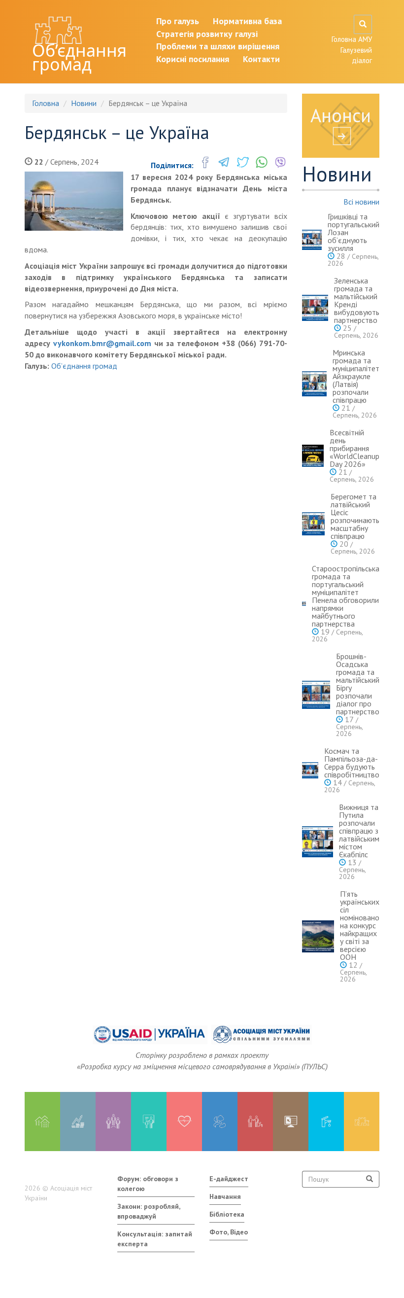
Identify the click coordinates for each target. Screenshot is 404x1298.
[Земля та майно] (42, 1121)
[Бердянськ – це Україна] (74, 201)
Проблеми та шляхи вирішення (217, 46)
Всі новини (361, 202)
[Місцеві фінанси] (78, 1121)
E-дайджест (228, 1178)
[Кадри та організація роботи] (113, 1121)
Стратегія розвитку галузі (207, 33)
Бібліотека (226, 1214)
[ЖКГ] (326, 1121)
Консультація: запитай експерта (154, 1238)
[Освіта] (149, 1121)
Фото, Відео (228, 1232)
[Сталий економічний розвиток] (219, 1121)
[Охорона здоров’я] (184, 1121)
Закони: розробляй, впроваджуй (148, 1211)
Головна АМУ (352, 39)
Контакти (261, 59)
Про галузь (177, 21)
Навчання (225, 1196)
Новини (84, 103)
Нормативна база (247, 21)
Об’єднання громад (79, 57)
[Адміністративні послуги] (290, 1121)
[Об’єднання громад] (361, 1121)
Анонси (340, 115)
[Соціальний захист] (255, 1121)
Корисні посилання (192, 59)
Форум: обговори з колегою (147, 1183)
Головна (45, 103)
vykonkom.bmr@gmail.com (102, 343)
